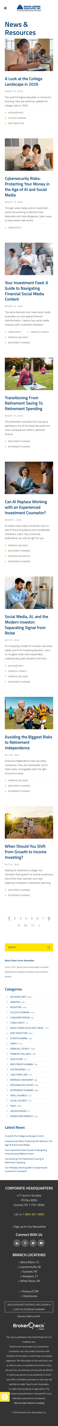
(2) (21, 1017)
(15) (20, 1095)
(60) (24, 1085)
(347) (18, 1007)
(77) (21, 1074)
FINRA (29, 1316)
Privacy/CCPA (30, 1291)
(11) (18, 1059)
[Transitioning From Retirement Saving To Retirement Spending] (29, 373)
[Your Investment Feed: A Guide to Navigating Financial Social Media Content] (29, 258)
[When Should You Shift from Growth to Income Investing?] (29, 822)
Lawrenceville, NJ (30, 1267)
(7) (19, 1022)
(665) (24, 1090)
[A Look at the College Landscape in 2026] (29, 54)
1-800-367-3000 (33, 1214)
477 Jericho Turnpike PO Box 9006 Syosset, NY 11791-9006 (29, 1200)
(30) (22, 1054)
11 (32, 925)
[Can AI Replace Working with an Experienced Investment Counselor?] (29, 477)
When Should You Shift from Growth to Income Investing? (25, 851)
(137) (29, 1028)
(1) (20, 1111)
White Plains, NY (30, 1281)
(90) (23, 1079)
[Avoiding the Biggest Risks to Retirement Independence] (29, 712)
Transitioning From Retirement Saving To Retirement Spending (24, 403)
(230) (20, 996)
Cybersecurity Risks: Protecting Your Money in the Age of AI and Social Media (27, 186)
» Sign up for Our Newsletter (29, 1226)
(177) (22, 1012)
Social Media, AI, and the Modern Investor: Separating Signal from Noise (26, 624)
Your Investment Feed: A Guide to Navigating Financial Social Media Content (26, 290)
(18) (17, 1002)
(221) (24, 1116)
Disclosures (30, 1296)
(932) (22, 1048)
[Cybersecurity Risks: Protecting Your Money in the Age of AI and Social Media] (29, 154)
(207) (21, 1033)
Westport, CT (30, 1276)
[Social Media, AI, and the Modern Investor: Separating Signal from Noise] (29, 592)
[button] (5, 1397)
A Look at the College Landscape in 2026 (23, 81)
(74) (20, 1069)
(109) (15, 1105)
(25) (23, 1064)
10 (25, 925)
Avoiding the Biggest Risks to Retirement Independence (28, 742)
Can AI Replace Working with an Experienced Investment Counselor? (26, 507)
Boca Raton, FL (30, 1262)
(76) (21, 1038)
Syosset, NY (30, 1271)
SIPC (38, 1316)
